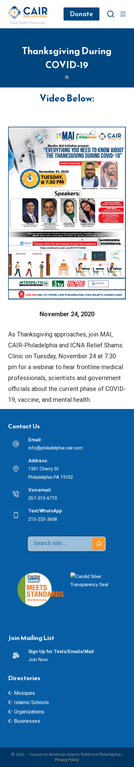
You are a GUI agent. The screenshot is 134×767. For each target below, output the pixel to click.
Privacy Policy (67, 759)
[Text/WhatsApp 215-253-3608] (16, 515)
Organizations (29, 712)
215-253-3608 (42, 519)
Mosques (24, 693)
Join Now (38, 659)
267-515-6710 (42, 498)
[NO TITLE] (67, 77)
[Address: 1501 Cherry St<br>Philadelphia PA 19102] (16, 469)
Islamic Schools (31, 702)
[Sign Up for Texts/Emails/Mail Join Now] (16, 655)
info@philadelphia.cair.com (55, 448)
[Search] (110, 14)
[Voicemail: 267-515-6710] (16, 494)
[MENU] (123, 14)
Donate (81, 14)
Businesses (27, 721)
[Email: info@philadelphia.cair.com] (16, 444)
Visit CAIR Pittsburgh (27, 23)
